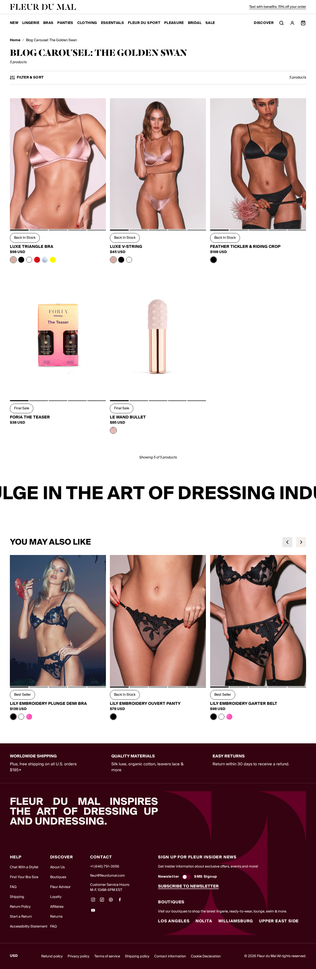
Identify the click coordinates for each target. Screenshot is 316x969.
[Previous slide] (287, 542)
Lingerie (30, 23)
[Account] (292, 23)
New (14, 23)
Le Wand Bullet (128, 417)
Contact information (170, 956)
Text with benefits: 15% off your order (277, 7)
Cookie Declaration (206, 956)
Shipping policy (137, 956)
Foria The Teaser (30, 417)
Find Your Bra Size (24, 877)
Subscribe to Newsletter (188, 886)
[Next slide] (301, 542)
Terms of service (107, 956)
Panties (65, 23)
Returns (56, 917)
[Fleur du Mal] (43, 7)
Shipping (17, 897)
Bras (48, 23)
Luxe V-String (126, 247)
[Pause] (309, 494)
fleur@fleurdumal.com (107, 876)
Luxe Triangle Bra (31, 247)
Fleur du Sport (144, 23)
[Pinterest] (111, 901)
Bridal (194, 23)
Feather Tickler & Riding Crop (245, 247)
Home (15, 40)
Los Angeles (174, 921)
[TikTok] (102, 901)
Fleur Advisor (60, 887)
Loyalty (55, 897)
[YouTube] (93, 912)
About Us (57, 867)
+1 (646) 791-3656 (104, 867)
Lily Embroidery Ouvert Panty (145, 704)
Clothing (87, 23)
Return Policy (20, 907)
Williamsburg (235, 921)
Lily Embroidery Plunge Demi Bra (48, 704)
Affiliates (56, 907)
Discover (264, 23)
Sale (210, 23)
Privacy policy (78, 956)
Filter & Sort (30, 77)
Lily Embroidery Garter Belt (243, 704)
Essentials (112, 23)
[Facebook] (120, 901)
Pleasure (174, 23)
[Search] (281, 23)
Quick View (58, 218)
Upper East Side (279, 921)
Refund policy (52, 956)
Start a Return (21, 917)
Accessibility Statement (28, 926)
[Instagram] (93, 901)
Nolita (204, 921)
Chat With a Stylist (24, 867)
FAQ (13, 887)
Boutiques (58, 877)
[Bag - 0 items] (303, 23)
